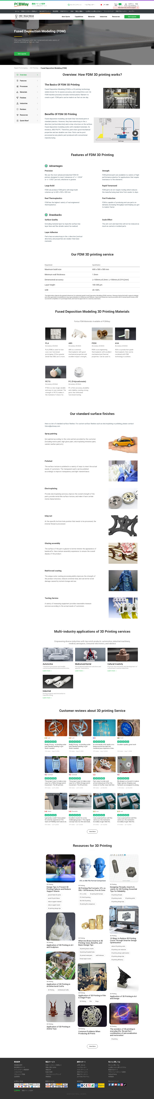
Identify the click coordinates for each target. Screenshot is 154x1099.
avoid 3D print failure (54, 898)
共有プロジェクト (121, 11)
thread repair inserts (85, 959)
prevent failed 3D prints (54, 895)
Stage (97, 1001)
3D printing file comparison (87, 904)
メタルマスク (18, 1072)
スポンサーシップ (82, 1069)
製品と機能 (79, 11)
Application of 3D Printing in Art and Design (123, 997)
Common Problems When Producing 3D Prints (89, 1032)
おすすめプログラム (83, 1076)
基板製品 (48, 1076)
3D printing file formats (96, 894)
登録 (136, 4)
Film (90, 1001)
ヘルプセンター (90, 4)
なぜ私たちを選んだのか (93, 11)
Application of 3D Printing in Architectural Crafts (58, 985)
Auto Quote (66, 16)
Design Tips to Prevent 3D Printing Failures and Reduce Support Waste (59, 889)
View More (92, 831)
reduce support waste (54, 905)
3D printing (114, 1039)
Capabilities (79, 16)
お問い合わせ (81, 1065)
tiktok (125, 1084)
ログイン (131, 4)
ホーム (17, 11)
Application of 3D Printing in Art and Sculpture (60, 946)
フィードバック (109, 11)
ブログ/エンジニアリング (53, 1074)
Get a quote (132, 17)
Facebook (109, 1084)
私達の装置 (49, 1072)
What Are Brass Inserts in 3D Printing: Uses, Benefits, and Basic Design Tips (90, 943)
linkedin (119, 1084)
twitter (112, 1084)
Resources (116, 16)
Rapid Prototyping (21, 68)
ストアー (131, 11)
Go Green (101, 1085)
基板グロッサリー (82, 1074)
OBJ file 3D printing (85, 900)
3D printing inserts (116, 898)
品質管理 (17, 1076)
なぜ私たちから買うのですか (117, 1067)
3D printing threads (116, 895)
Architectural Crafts (63, 990)
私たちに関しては (113, 1065)
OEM (72, 11)
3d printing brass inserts (87, 948)
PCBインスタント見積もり (29, 11)
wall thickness (100, 955)
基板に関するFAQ (51, 1067)
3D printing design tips (54, 908)
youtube (116, 1084)
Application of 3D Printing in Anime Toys (58, 1028)
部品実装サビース (19, 1067)
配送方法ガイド (113, 1069)
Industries (103, 16)
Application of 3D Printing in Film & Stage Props (92, 996)
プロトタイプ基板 (19, 1074)
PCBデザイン (64, 11)
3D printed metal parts (86, 955)
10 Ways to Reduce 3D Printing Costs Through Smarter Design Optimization (123, 940)
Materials (91, 16)
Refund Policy (112, 1074)
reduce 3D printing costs (118, 946)
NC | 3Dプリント (45, 11)
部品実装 (55, 11)
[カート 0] (116, 4)
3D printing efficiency (117, 959)
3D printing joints (130, 898)
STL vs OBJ (83, 894)
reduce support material (54, 901)
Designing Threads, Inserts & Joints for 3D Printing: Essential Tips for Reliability (123, 889)
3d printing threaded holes (87, 952)
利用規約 (111, 1076)
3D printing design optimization (120, 953)
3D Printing (34, 68)
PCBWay (21, 5)
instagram (122, 1084)
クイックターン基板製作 (21, 1069)
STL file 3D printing (85, 897)
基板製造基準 (18, 1065)
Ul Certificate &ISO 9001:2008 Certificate (87, 1085)
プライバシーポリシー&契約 (117, 1072)
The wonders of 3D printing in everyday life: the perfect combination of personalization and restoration (123, 1032)
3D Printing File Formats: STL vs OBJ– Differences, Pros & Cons (91, 889)
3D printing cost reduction (118, 949)
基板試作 (48, 1069)
